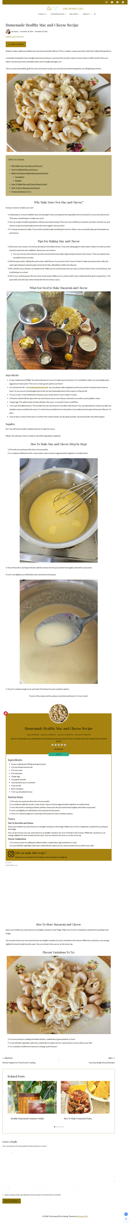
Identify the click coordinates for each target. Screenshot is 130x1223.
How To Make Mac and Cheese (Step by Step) (29, 184)
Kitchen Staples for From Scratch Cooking (18, 1060)
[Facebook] (117, 2)
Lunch (14, 37)
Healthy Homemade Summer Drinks (27, 1118)
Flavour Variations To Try (21, 191)
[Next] (107, 1103)
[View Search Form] (94, 14)
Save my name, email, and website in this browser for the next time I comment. (33, 1195)
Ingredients (19, 177)
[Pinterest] (123, 2)
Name (6, 1188)
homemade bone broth (38, 387)
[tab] (54, 1126)
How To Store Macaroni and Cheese (25, 188)
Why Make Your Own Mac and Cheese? (26, 166)
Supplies (18, 180)
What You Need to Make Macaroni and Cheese (29, 173)
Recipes (20, 37)
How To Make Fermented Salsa (78, 1118)
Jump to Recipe (17, 44)
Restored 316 (82, 1216)
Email (44, 1188)
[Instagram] (106, 2)
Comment (7, 1153)
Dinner (8, 37)
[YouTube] (112, 2)
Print (58, 754)
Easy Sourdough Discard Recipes (102, 1060)
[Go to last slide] (10, 1103)
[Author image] (8, 31)
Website (83, 1188)
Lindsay (16, 31)
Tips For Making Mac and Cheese (24, 169)
